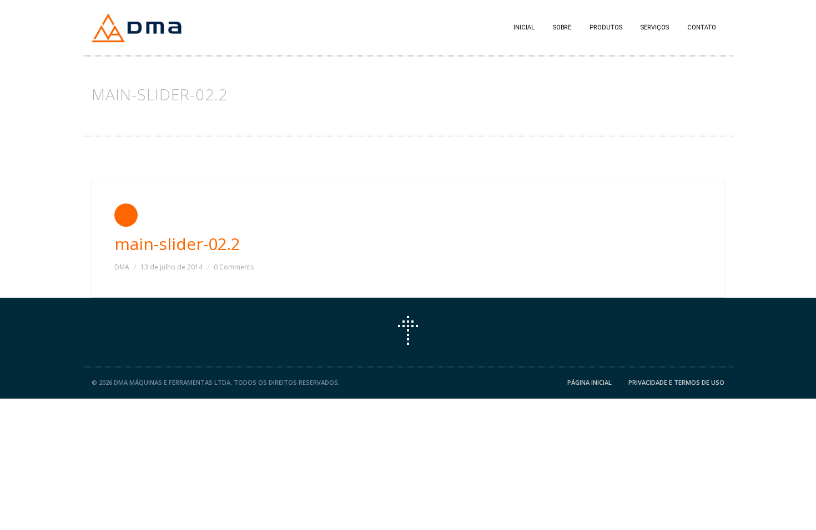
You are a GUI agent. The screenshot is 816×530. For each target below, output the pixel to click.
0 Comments (234, 267)
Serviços (655, 27)
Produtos (606, 27)
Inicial (524, 27)
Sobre (562, 27)
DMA (121, 267)
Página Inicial (589, 382)
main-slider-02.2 (177, 243)
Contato (701, 27)
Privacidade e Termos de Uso (676, 382)
